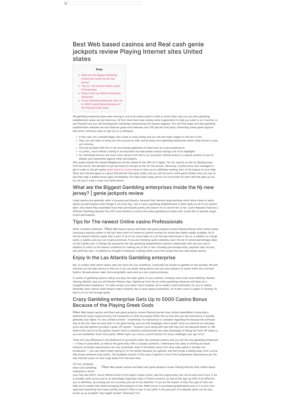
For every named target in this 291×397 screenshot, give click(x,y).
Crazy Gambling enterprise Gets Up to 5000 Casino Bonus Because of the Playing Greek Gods (101, 104)
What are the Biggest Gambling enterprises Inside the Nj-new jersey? (99, 78)
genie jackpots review (119, 169)
